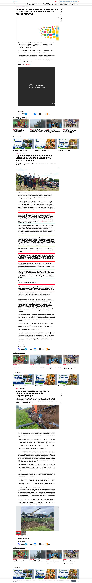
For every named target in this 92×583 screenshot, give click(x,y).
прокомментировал (47, 221)
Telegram (66, 1)
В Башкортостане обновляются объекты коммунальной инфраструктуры (33, 4)
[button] (58, 519)
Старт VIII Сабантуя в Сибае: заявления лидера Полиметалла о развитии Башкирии (49, 4)
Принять (73, 580)
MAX (75, 1)
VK (60, 1)
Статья (14, 3)
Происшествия (19, 6)
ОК (70, 1)
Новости (17, 388)
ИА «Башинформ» (26, 64)
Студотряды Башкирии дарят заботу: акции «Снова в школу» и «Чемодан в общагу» (67, 4)
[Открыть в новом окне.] (21, 114)
